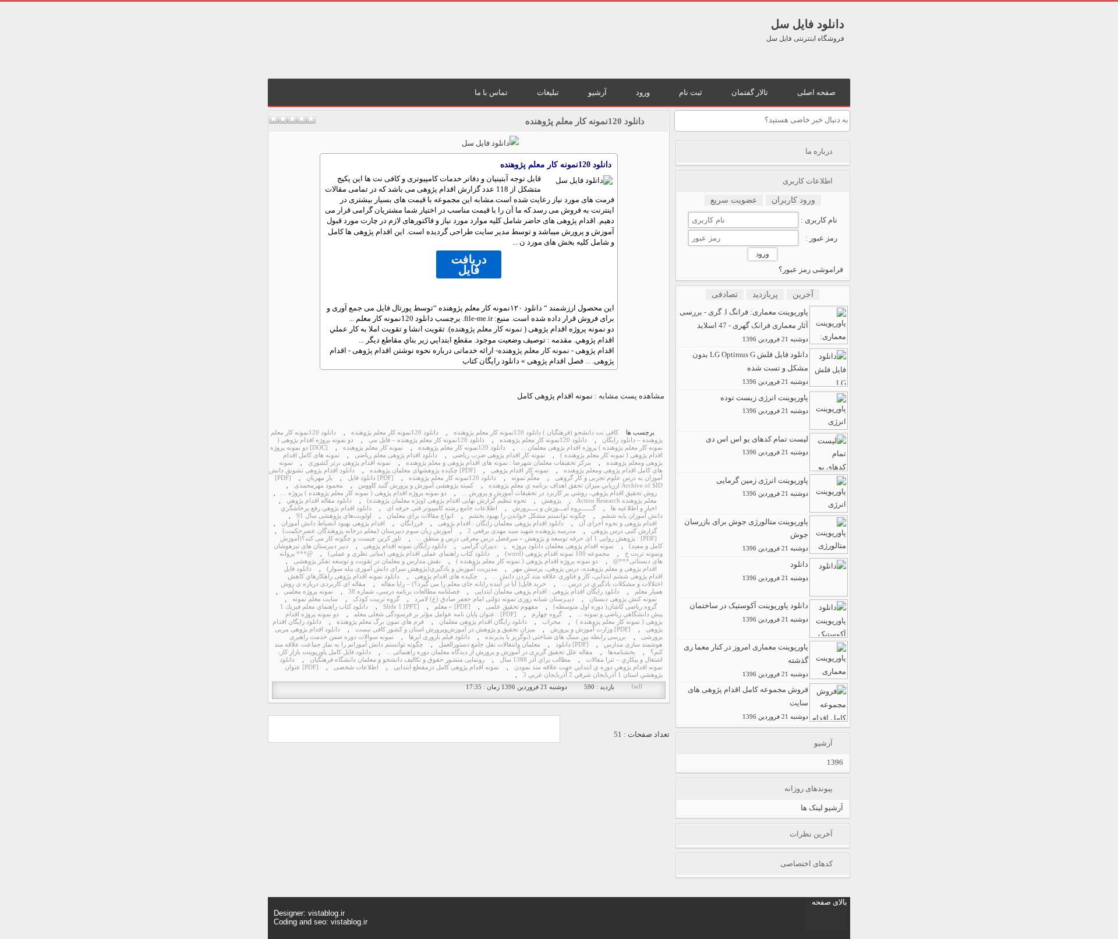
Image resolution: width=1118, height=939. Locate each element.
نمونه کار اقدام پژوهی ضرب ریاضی (498, 455)
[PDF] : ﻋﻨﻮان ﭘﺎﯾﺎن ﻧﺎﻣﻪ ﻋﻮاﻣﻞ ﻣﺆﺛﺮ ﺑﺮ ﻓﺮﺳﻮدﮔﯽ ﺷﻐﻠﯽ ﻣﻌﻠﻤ (435, 614)
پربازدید (765, 294)
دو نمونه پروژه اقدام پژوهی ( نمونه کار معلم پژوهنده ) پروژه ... (364, 493)
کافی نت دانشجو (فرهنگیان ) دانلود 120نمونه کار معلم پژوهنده (536, 432)
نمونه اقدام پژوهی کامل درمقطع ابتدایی (446, 667)
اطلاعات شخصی (356, 667)
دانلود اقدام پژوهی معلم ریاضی (396, 455)
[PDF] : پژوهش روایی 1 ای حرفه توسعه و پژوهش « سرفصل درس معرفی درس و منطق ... (536, 538)
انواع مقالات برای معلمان (420, 516)
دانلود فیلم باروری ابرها (439, 637)
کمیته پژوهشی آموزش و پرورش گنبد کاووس (415, 485)
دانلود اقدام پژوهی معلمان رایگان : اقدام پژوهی (501, 523)
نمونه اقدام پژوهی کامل (555, 395)
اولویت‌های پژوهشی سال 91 (334, 516)
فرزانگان (411, 523)
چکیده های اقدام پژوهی (446, 576)
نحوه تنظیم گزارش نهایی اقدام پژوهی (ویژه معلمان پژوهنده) (446, 500)
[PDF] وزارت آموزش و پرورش (590, 629)
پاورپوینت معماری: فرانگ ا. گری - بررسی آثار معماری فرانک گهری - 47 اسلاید (744, 325)
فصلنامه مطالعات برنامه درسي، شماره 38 (403, 591)
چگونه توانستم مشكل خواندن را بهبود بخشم (527, 516)
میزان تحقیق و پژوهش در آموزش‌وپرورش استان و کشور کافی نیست (445, 629)
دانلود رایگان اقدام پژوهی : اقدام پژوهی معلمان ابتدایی (547, 591)
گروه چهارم (547, 614)
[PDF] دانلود (572, 644)
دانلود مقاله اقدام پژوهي (319, 500)
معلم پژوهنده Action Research (616, 500)
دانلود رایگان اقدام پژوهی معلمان (483, 622)
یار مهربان (319, 478)
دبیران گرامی (479, 546)
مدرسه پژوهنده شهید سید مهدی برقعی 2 (522, 531)
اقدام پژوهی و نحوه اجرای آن (618, 523)
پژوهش (551, 500)
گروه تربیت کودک (376, 599)
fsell (636, 686)
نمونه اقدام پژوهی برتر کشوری (349, 463)
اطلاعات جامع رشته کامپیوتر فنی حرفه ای (442, 508)
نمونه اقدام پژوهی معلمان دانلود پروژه (563, 546)
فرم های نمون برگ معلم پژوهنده (380, 622)
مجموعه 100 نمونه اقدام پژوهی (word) (557, 553)
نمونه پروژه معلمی (308, 591)
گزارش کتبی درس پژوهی (624, 531)
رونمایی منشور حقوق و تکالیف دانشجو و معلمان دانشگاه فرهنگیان (397, 659)
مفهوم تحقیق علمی (512, 606)
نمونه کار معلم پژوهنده (486, 328)
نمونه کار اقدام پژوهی (520, 470)
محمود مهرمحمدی (318, 485)
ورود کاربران (793, 200)
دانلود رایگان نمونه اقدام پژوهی (405, 546)
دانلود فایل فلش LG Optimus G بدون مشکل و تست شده (750, 367)
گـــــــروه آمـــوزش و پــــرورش (554, 508)
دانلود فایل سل (807, 23)
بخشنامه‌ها (621, 652)
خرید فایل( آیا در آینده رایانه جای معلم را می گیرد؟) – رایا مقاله (463, 584)
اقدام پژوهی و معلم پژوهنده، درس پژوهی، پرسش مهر (584, 569)
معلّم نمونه (525, 478)
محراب (551, 622)
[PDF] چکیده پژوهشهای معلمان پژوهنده (423, 470)
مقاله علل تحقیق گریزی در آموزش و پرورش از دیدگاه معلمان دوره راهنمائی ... (489, 652)
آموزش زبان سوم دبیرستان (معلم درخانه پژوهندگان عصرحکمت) (367, 531)
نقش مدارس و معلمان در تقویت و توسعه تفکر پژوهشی (367, 561)
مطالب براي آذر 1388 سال (535, 659)
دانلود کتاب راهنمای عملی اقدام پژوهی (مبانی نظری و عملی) (409, 553)
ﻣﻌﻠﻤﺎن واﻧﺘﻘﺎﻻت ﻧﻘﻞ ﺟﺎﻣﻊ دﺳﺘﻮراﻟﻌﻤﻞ (489, 644)
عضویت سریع (733, 200)
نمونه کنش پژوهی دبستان (623, 599)
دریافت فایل (469, 264)
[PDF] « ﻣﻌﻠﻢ (452, 606)
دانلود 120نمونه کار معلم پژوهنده (585, 121)
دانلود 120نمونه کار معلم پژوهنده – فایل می (426, 440)
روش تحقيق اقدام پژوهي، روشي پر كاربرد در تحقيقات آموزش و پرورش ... (559, 493)
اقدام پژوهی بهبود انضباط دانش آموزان (333, 523)
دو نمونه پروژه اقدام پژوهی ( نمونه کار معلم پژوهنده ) (527, 561)
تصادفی (725, 294)
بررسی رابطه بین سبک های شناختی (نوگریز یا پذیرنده (555, 637)
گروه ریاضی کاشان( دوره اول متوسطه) (605, 606)
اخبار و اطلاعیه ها (634, 508)
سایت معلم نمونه (315, 599)
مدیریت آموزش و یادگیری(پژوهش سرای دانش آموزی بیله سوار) (412, 569)
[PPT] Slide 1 (401, 606)
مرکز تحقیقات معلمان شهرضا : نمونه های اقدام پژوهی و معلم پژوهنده (498, 463)
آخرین (802, 294)
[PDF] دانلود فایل (371, 478)
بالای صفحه (829, 902)
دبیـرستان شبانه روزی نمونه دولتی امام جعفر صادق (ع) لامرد (494, 599)
